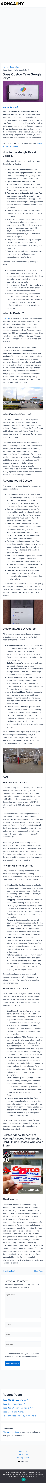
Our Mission (23, 1455)
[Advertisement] (23, 32)
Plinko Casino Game (11, 1432)
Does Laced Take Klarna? (13, 1412)
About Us (23, 1452)
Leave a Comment (10, 107)
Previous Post (8, 1271)
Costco (6, 318)
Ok (23, 1480)
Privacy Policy (23, 1457)
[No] (43, 1476)
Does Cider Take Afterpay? (14, 1404)
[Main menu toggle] (43, 3)
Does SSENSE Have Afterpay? (15, 1400)
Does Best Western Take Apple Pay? (18, 1408)
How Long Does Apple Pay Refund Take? (20, 1416)
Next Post (39, 1271)
